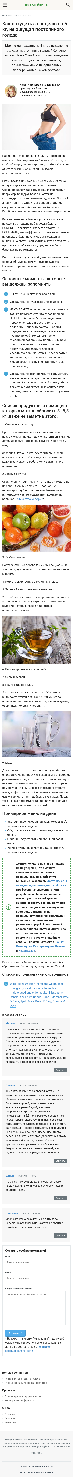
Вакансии (10, 1418)
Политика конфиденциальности (36, 1466)
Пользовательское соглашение (36, 1472)
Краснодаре (27, 950)
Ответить (60, 1070)
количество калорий (29, 499)
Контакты (10, 1422)
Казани (60, 946)
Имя (7, 1256)
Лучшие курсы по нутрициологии (23, 1396)
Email (8, 1272)
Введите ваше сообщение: (19, 1288)
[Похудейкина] (36, 5)
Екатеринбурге (43, 946)
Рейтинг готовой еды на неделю (22, 1378)
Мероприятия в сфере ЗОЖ (20, 1400)
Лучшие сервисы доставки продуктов (26, 1382)
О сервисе (10, 1414)
